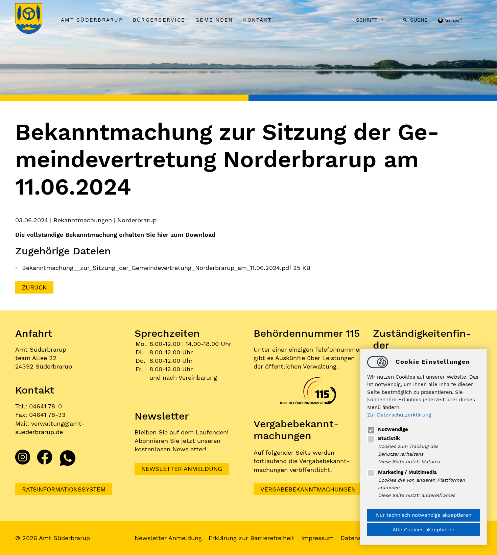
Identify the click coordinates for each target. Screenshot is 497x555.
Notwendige (393, 429)
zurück (34, 287)
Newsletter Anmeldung (181, 468)
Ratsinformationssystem (63, 489)
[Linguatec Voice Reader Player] (459, 21)
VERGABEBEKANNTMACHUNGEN (308, 489)
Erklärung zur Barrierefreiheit (251, 537)
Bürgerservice (159, 20)
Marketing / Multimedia (407, 472)
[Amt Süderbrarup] (35, 19)
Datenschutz (359, 537)
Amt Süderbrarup (92, 20)
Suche (419, 20)
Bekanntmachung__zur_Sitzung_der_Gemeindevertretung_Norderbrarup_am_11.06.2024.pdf (157, 267)
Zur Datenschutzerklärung (399, 415)
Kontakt (257, 20)
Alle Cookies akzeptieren (423, 530)
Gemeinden (214, 20)
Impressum (317, 537)
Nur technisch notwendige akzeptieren (423, 515)
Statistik (389, 438)
